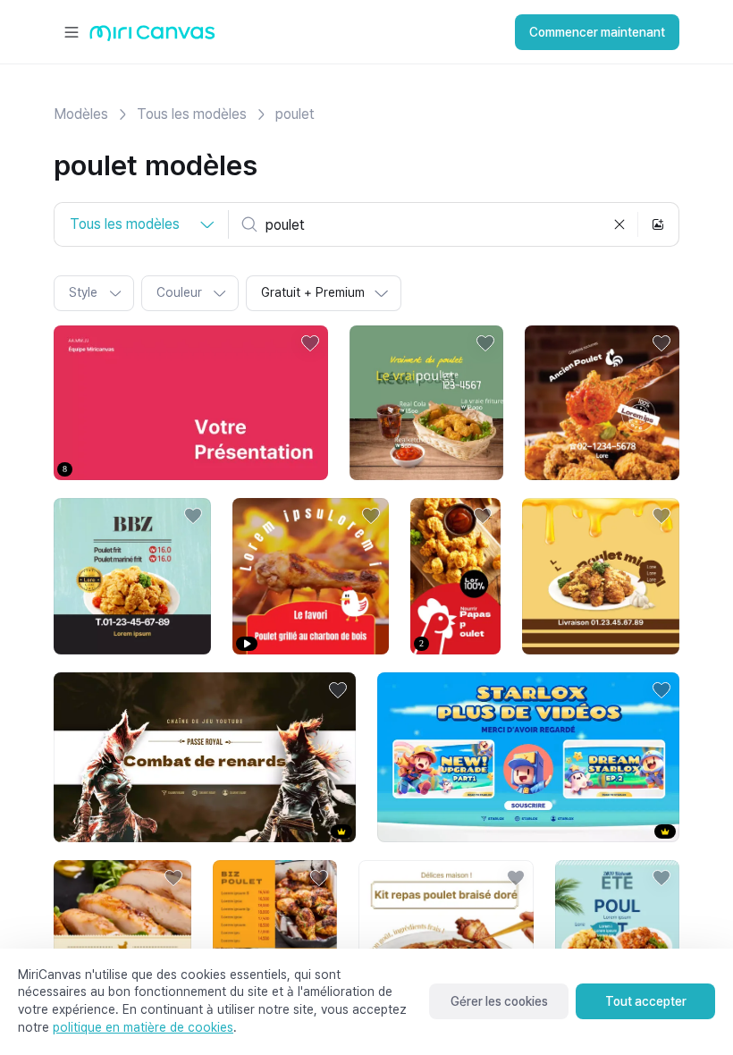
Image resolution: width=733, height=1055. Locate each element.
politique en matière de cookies (143, 1027)
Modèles (81, 114)
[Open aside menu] (71, 32)
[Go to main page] (152, 37)
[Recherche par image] (657, 224)
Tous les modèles (192, 114)
